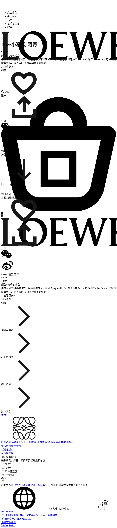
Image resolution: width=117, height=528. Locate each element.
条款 (47, 442)
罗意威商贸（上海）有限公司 (42, 515)
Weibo (12, 511)
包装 (42, 442)
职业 (26, 442)
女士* (8, 468)
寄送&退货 (17, 442)
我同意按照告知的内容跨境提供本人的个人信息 (44, 485)
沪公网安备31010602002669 (16, 518)
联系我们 (6, 442)
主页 (3, 415)
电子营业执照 (8, 522)
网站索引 (34, 442)
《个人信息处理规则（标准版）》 (31, 485)
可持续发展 (7, 453)
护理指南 (68, 442)
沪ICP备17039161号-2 (13, 515)
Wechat (4, 511)
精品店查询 (57, 442)
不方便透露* (11, 471)
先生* (8, 464)
